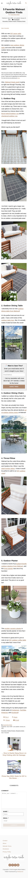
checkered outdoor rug (9, 116)
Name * (5, 811)
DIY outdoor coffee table (17, 640)
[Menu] (2, 3)
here (19, 78)
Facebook (14, 712)
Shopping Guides (21, 21)
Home (2, 28)
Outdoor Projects (12, 21)
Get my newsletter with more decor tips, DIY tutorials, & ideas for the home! (14, 380)
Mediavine (20, 871)
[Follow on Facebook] (15, 865)
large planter (8, 568)
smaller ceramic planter (13, 628)
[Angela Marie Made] (14, 3)
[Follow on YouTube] (18, 865)
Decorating (5, 21)
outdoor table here (7, 320)
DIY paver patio (15, 33)
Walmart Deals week (12, 82)
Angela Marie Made (15, 14)
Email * (5, 818)
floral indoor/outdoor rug (10, 113)
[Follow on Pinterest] (12, 865)
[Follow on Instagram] (10, 865)
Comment (5, 790)
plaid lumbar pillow (8, 468)
